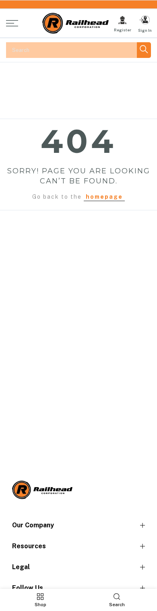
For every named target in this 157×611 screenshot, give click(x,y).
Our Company (33, 525)
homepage (104, 196)
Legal (21, 567)
